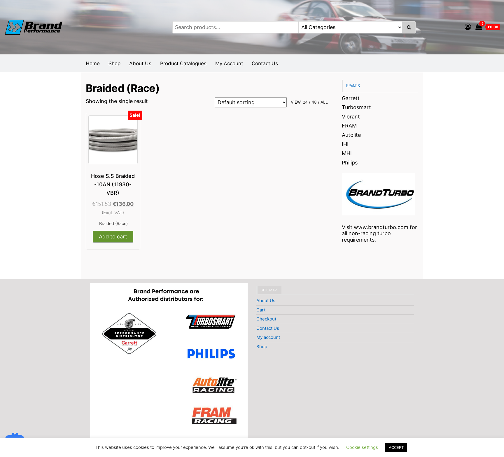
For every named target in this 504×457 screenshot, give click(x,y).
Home (93, 63)
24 (305, 102)
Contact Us (265, 63)
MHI (347, 153)
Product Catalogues (183, 63)
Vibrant (351, 117)
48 (314, 102)
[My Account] (468, 27)
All (324, 102)
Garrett (351, 98)
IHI (345, 144)
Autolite (351, 135)
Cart (260, 310)
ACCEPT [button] (396, 447)
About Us (140, 63)
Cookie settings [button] (362, 447)
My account (268, 337)
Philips (350, 163)
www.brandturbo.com (381, 227)
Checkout (266, 319)
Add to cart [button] (113, 236)
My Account (229, 63)
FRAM (349, 126)
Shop (114, 63)
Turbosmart (356, 107)
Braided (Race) (113, 223)
